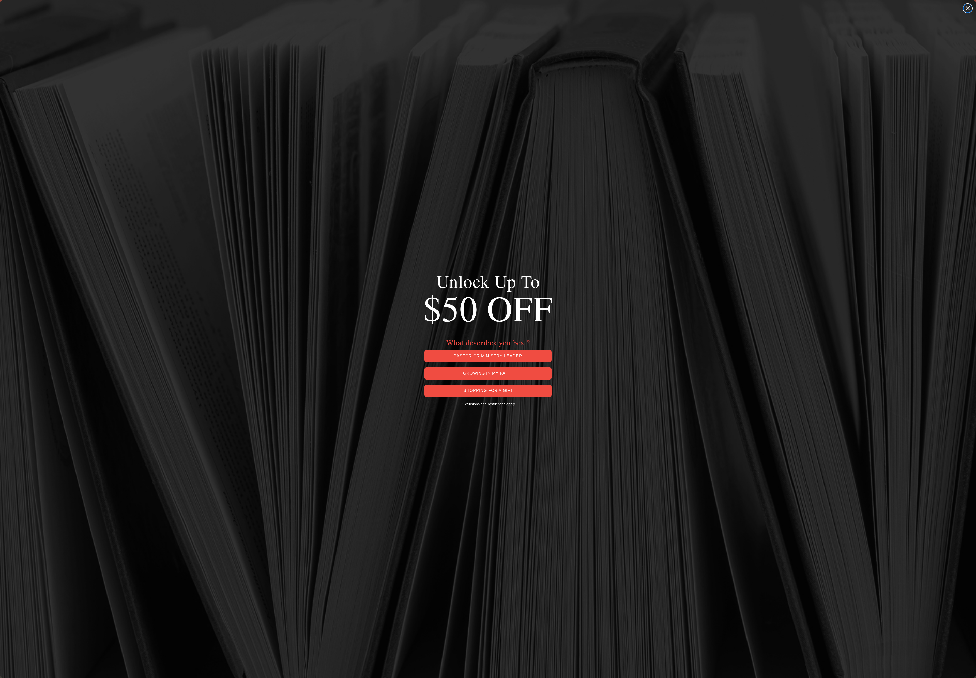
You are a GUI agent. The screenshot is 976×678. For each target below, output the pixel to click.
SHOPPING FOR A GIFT (488, 390)
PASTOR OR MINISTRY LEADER (488, 356)
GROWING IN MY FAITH (488, 373)
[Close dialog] (967, 8)
